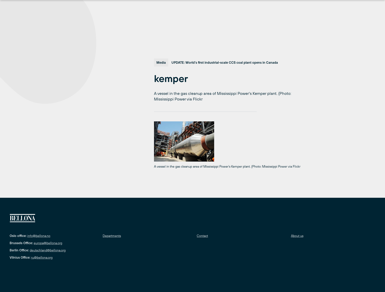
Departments (112, 236)
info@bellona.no (38, 236)
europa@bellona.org (48, 243)
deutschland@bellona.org (48, 250)
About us (297, 236)
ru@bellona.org (42, 257)
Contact (202, 236)
